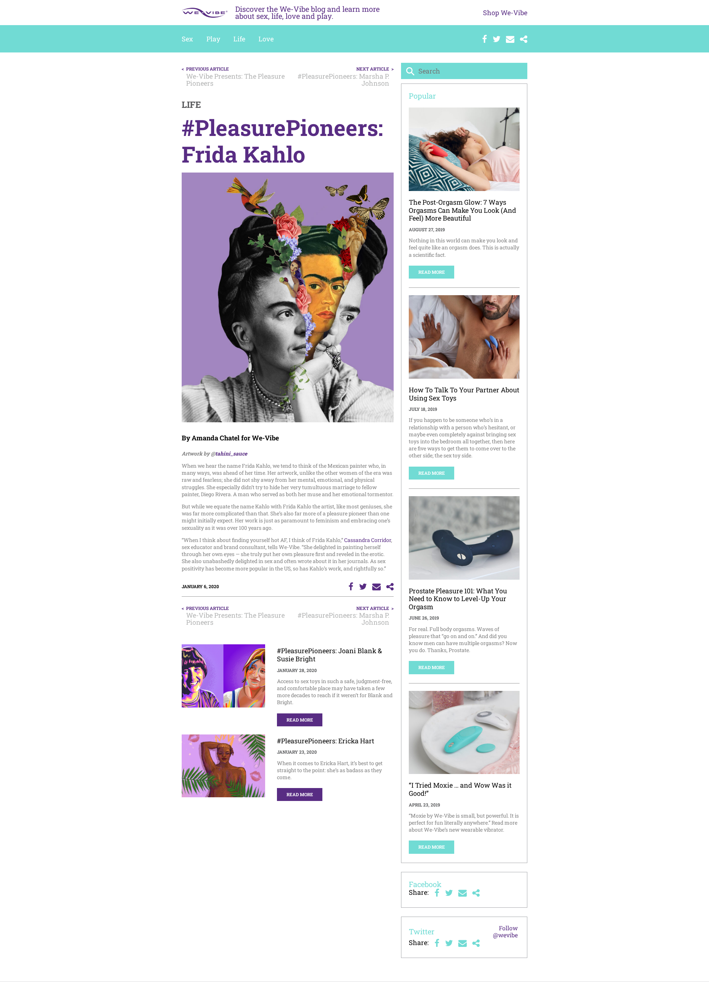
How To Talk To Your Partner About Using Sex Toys (464, 393)
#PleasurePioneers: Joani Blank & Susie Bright (329, 654)
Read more (300, 720)
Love (266, 38)
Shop (505, 12)
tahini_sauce (231, 453)
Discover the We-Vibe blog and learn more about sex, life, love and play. (307, 12)
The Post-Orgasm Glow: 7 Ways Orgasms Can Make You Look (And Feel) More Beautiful (462, 210)
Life (239, 38)
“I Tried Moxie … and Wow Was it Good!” (460, 789)
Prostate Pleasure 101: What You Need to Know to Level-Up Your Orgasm (458, 598)
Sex (187, 38)
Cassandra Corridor (367, 539)
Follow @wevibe (505, 931)
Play (213, 38)
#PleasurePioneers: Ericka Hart (325, 740)
